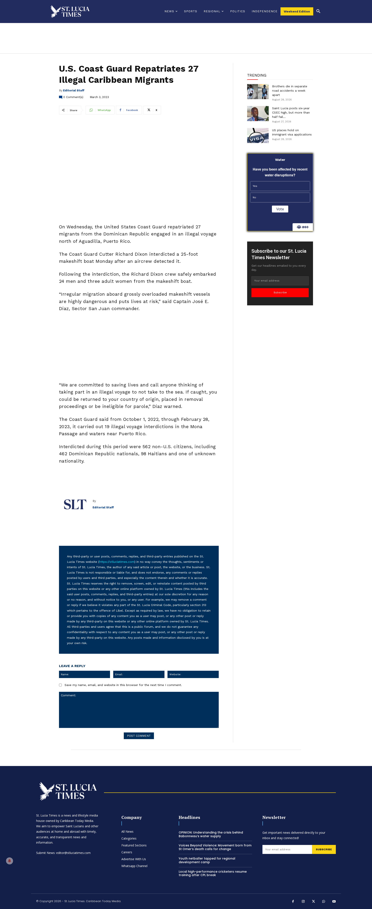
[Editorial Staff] (76, 504)
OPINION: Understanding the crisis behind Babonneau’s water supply (211, 834)
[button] (318, 11)
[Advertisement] (139, 348)
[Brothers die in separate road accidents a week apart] (258, 91)
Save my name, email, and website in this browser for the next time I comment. (123, 685)
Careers (126, 852)
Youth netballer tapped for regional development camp (207, 860)
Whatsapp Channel (134, 866)
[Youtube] (334, 902)
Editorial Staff (73, 90)
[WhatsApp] (324, 902)
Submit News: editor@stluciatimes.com (63, 853)
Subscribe (280, 292)
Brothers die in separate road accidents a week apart (289, 91)
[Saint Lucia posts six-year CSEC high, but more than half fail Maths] (258, 113)
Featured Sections (134, 845)
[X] (314, 902)
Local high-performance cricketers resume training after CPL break (213, 873)
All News (127, 831)
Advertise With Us (133, 859)
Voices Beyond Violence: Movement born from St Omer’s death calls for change (215, 847)
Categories (128, 838)
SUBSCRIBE (324, 849)
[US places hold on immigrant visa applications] (258, 135)
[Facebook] (293, 902)
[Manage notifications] (9, 860)
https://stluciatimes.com (116, 561)
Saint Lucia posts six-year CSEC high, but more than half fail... (291, 112)
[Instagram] (303, 902)
